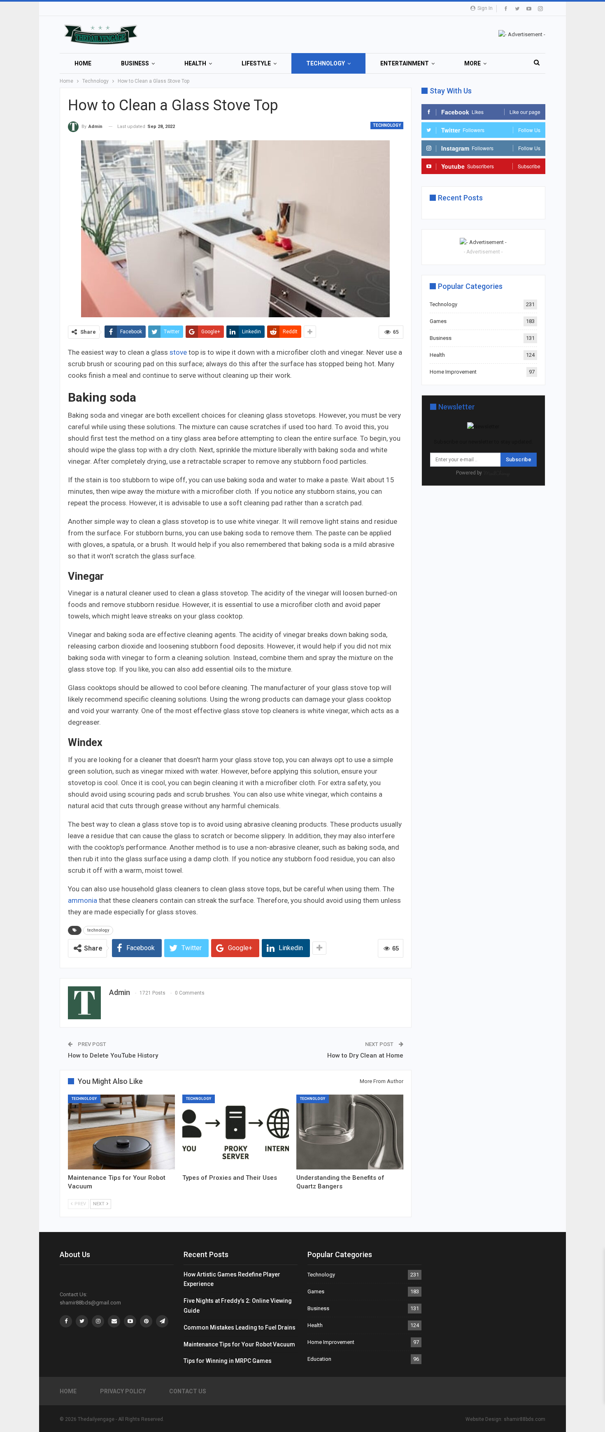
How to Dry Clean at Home (365, 1055)
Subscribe (518, 459)
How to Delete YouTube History (113, 1055)
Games (438, 321)
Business (135, 63)
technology (98, 930)
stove (179, 352)
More (472, 63)
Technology (325, 63)
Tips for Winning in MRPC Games (228, 1361)
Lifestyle (256, 63)
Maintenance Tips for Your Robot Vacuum (239, 1344)
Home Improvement (453, 372)
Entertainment (404, 63)
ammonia (82, 900)
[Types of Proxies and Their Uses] (235, 1132)
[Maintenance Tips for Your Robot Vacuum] (121, 1132)
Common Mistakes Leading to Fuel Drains (240, 1327)
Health (195, 63)
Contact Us (187, 1391)
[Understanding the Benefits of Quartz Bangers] (349, 1132)
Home (82, 63)
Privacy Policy (123, 1391)
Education (319, 1359)
